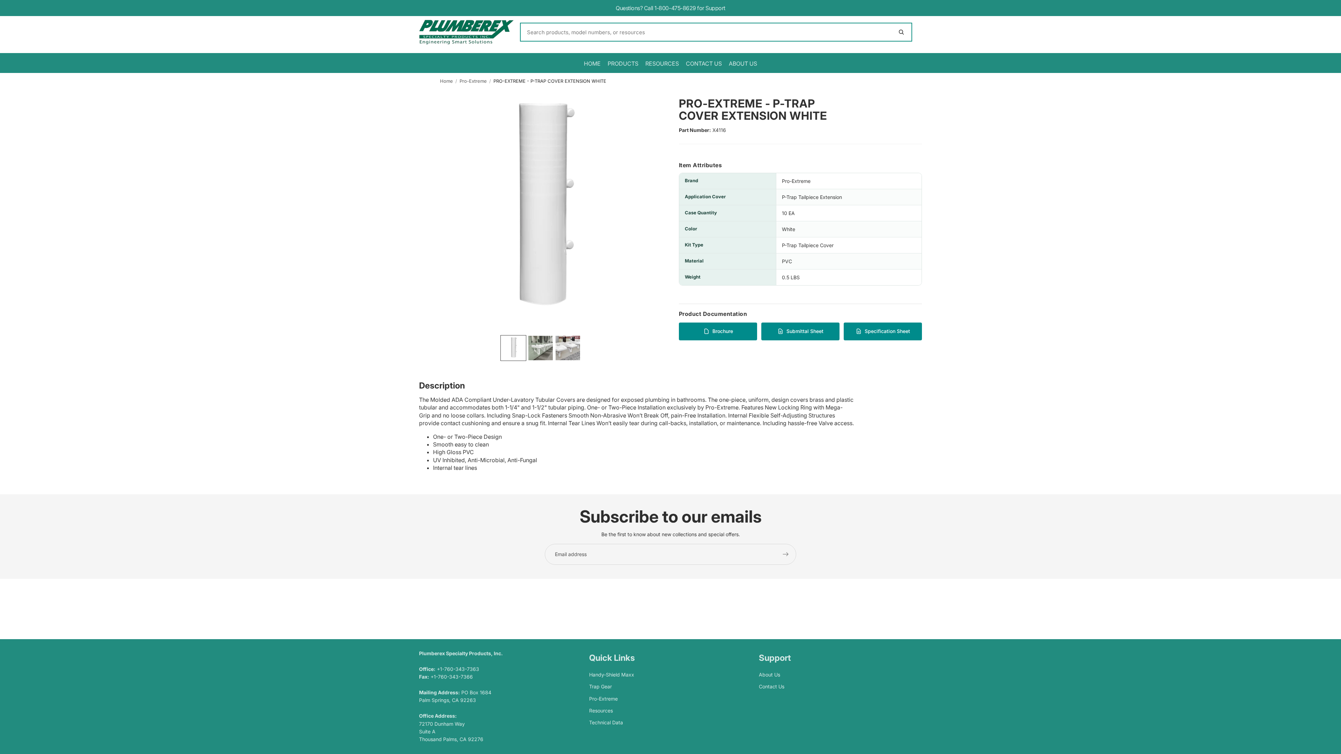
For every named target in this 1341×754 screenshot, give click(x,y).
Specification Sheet (887, 331)
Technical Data (606, 723)
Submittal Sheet (804, 331)
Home (446, 81)
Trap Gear (600, 686)
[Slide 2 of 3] (540, 348)
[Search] (716, 32)
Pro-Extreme (473, 81)
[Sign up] (785, 554)
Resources (601, 711)
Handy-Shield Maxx (611, 675)
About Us (769, 675)
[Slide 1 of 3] (513, 348)
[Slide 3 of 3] (568, 348)
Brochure (722, 331)
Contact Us (771, 686)
